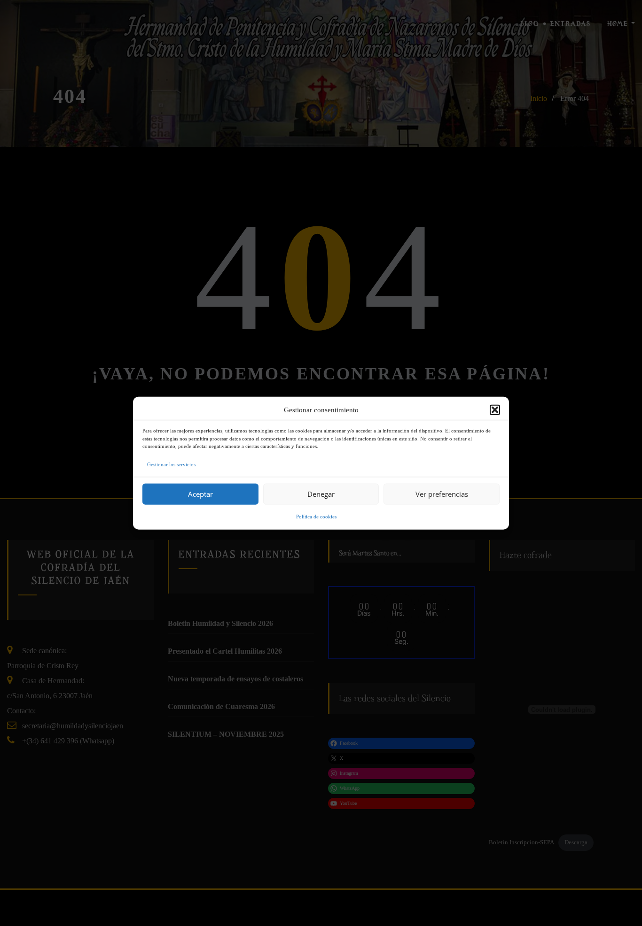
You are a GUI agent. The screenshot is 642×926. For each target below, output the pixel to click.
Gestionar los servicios (171, 464)
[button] (495, 410)
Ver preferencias (441, 494)
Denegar (321, 494)
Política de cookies (316, 516)
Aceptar (200, 494)
